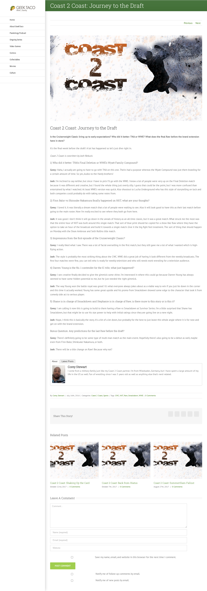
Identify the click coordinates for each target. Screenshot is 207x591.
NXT (121, 395)
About (54, 361)
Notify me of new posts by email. (112, 580)
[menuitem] (22, 20)
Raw (125, 395)
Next (198, 23)
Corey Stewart (77, 367)
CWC (117, 395)
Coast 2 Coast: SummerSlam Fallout (122, 482)
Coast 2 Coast (97, 395)
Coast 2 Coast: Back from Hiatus (68, 482)
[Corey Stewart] (58, 367)
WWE (141, 395)
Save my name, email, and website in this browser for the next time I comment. (135, 557)
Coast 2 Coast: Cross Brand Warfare (173, 482)
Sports (105, 395)
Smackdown (133, 395)
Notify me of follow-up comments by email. (118, 573)
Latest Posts (68, 361)
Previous (188, 23)
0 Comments (150, 395)
